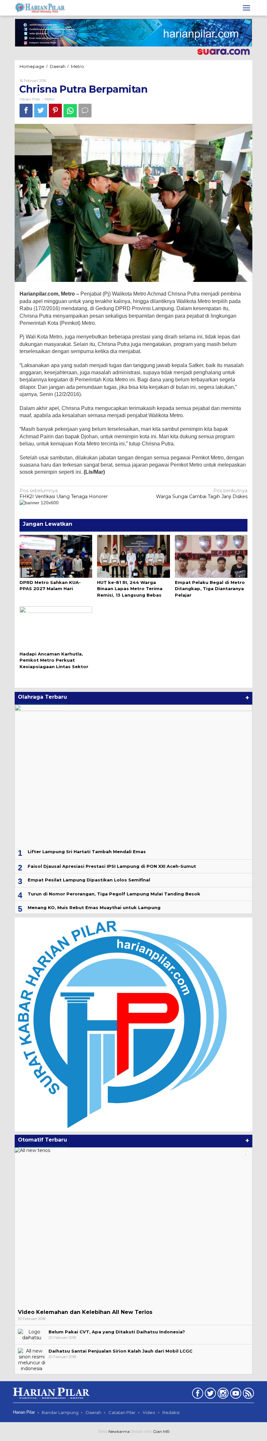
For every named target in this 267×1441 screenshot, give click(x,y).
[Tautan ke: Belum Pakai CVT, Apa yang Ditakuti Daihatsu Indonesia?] (31, 1334)
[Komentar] (84, 110)
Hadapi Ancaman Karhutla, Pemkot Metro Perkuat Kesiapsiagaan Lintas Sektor (54, 660)
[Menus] (246, 8)
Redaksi (170, 1412)
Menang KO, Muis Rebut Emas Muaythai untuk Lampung (94, 907)
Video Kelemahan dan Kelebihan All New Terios (85, 1312)
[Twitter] (209, 1394)
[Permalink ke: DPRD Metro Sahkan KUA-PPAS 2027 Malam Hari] (56, 555)
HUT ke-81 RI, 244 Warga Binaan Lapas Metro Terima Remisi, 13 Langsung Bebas (129, 588)
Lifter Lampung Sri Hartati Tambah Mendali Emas (87, 851)
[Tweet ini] (40, 110)
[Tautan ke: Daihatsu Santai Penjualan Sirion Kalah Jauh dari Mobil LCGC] (31, 1359)
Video (149, 1412)
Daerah (93, 1412)
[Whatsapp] (70, 110)
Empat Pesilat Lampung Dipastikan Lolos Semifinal (89, 879)
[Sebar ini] (26, 110)
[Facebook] (196, 1394)
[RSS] (247, 1394)
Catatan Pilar (121, 1412)
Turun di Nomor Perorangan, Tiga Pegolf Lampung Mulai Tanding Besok (114, 893)
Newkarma (119, 1431)
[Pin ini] (55, 110)
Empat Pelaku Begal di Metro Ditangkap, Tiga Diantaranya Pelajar (210, 588)
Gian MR (161, 1431)
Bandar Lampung (60, 1412)
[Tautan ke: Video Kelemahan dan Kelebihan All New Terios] (133, 1226)
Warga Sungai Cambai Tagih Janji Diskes (201, 493)
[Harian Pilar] (40, 7)
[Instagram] (222, 1394)
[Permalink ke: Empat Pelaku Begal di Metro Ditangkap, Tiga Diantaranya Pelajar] (211, 555)
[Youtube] (235, 1394)
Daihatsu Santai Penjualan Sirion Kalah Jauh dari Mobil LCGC (120, 1351)
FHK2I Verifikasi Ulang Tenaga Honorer (64, 493)
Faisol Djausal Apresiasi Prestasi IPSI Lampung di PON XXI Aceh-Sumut (112, 866)
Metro (49, 99)
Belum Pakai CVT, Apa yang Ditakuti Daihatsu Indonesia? (117, 1331)
